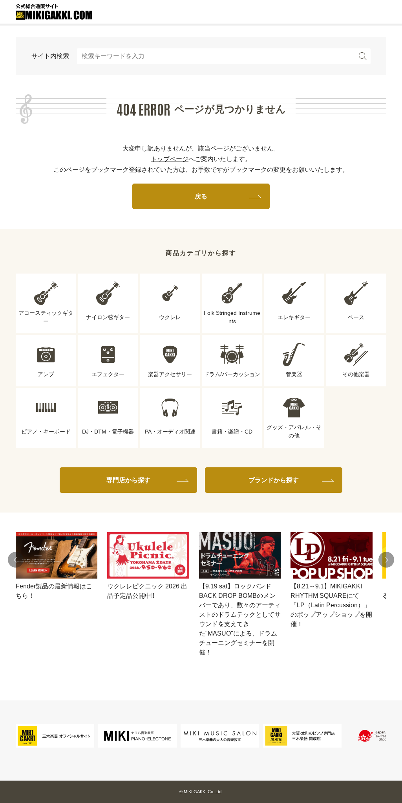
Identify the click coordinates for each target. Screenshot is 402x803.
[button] (16, 560)
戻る (201, 196)
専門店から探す (128, 480)
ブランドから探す (274, 480)
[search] (363, 56)
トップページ (169, 159)
